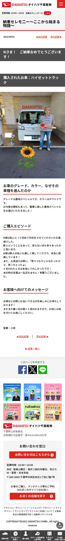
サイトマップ (21, 511)
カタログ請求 (49, 538)
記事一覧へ (34, 348)
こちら (47, 13)
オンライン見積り (15, 538)
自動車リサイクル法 (43, 514)
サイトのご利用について (40, 511)
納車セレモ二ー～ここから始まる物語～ (31, 23)
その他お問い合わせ (60, 538)
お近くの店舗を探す (32, 496)
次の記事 (54, 36)
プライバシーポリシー (13, 507)
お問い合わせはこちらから (32, 454)
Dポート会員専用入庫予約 (37, 538)
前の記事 (42, 36)
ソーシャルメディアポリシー (39, 507)
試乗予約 (5, 538)
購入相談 (25, 538)
